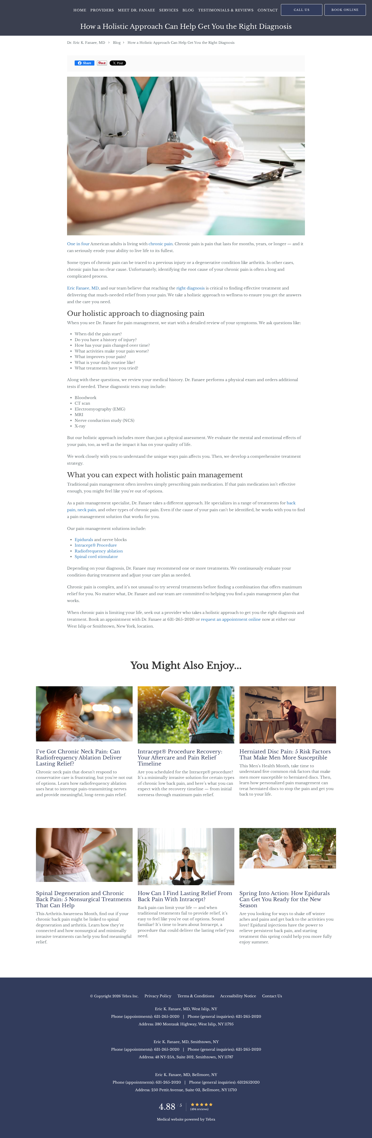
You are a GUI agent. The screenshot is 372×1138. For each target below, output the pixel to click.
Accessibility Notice (238, 996)
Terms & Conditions (195, 996)
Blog (117, 43)
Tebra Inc (130, 996)
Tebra (210, 1119)
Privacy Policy (157, 996)
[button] (345, 10)
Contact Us (272, 996)
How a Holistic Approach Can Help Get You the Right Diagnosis (181, 43)
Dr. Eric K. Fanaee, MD (86, 43)
